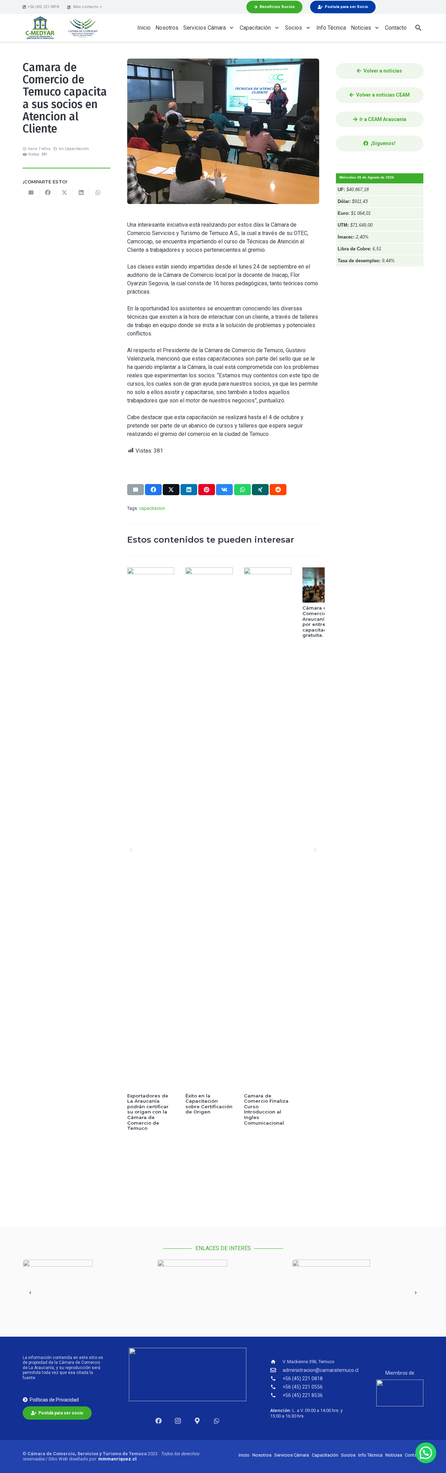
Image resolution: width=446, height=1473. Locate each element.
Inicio (244, 1455)
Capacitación (77, 148)
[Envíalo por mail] (31, 192)
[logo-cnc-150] (399, 1393)
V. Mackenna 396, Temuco (308, 1361)
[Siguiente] (315, 849)
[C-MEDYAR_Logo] (40, 28)
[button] (85, 7)
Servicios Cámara (291, 1455)
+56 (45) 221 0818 (303, 1378)
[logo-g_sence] (357, 1286)
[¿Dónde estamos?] (197, 1421)
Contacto (414, 1455)
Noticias (393, 1455)
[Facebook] (158, 1421)
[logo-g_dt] (88, 1286)
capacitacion (152, 508)
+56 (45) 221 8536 (303, 1395)
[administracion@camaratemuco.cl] (276, 1370)
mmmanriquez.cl (117, 1458)
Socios (348, 1455)
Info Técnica (370, 1455)
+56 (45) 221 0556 (303, 1387)
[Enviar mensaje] (217, 1421)
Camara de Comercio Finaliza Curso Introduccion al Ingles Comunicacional (207, 1109)
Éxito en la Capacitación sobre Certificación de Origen (150, 1104)
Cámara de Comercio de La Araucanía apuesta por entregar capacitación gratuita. (267, 621)
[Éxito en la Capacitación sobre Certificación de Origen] (150, 828)
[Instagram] (178, 1421)
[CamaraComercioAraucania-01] (82, 28)
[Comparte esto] (47, 192)
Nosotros (261, 1455)
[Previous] (131, 849)
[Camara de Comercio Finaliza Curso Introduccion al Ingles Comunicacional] (209, 828)
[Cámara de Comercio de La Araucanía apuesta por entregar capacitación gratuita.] (267, 585)
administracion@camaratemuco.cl (321, 1370)
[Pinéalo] (206, 489)
